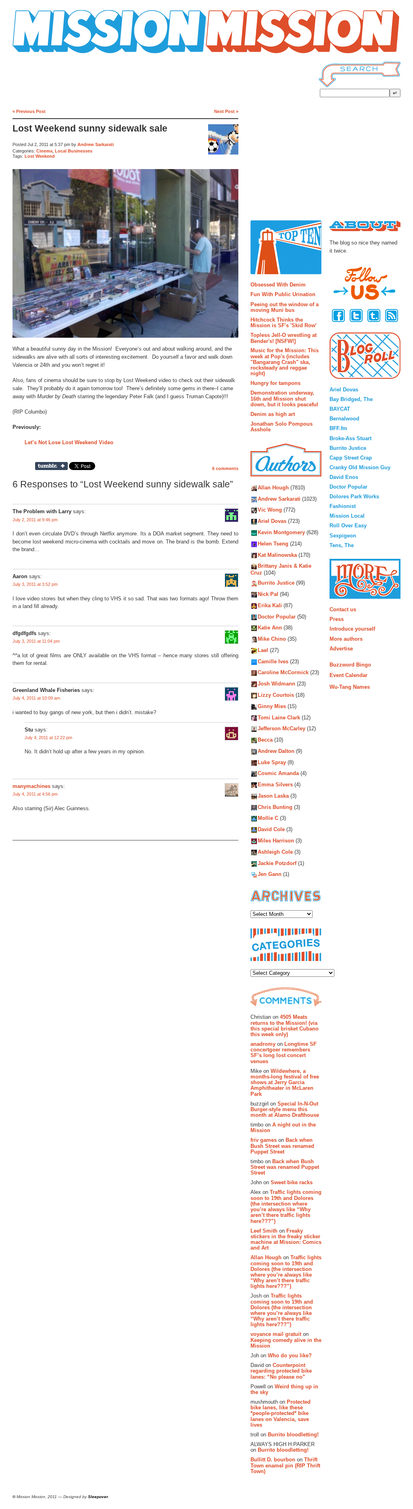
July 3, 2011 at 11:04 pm (36, 641)
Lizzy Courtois (276, 695)
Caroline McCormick (283, 673)
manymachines (31, 786)
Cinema (44, 150)
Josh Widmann (276, 684)
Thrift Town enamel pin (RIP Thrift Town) (285, 1465)
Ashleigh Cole (275, 852)
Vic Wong (270, 510)
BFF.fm (338, 428)
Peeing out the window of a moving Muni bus (284, 307)
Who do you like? (290, 1355)
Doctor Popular (277, 617)
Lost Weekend (40, 156)
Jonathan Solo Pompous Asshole (281, 427)
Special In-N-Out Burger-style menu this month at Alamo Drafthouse (284, 1109)
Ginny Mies (272, 706)
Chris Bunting (275, 807)
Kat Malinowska (277, 555)
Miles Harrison (276, 841)
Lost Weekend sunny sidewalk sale (90, 128)
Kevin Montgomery (281, 532)
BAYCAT (340, 409)
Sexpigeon (343, 536)
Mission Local (347, 516)
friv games (263, 1140)
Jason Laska (273, 796)
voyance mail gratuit (275, 1334)
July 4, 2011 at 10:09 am (36, 698)
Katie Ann (270, 628)
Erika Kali (270, 605)
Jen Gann (270, 875)
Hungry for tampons (275, 383)
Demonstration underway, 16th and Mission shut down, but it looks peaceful (284, 399)
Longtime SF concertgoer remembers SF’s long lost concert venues (283, 1052)
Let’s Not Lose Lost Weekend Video (69, 442)
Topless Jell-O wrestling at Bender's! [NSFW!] (283, 338)
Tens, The (342, 545)
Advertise (341, 649)
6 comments (225, 468)
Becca (265, 740)
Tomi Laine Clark (279, 718)
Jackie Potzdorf (277, 863)
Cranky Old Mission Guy (360, 467)
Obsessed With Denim (278, 285)
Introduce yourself (352, 629)
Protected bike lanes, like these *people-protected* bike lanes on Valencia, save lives (280, 1413)
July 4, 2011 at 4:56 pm (35, 794)
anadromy (262, 1044)
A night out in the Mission (283, 1127)
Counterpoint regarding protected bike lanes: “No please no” (281, 1371)
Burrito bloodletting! (293, 1435)
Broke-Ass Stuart (350, 438)
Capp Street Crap (351, 458)
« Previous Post (29, 111)
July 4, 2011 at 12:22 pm (48, 737)
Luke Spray (272, 762)
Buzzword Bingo (350, 665)
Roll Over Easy (348, 526)
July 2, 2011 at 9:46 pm (35, 519)
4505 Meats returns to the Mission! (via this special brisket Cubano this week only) (284, 1025)
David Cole (271, 830)
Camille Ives (273, 661)
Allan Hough (273, 488)
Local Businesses (73, 150)
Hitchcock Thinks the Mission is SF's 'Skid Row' (283, 322)
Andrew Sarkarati (95, 144)
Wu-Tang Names (350, 687)
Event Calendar (348, 675)
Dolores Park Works (354, 496)
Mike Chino (272, 639)
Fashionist (343, 506)
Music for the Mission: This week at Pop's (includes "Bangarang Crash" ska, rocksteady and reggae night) (284, 361)
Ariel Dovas (272, 521)
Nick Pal (268, 594)
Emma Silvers (275, 785)
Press (337, 619)
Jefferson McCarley (281, 729)
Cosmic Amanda (278, 774)
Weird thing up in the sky (284, 1389)
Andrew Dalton (276, 751)
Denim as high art (272, 414)
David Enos (344, 477)
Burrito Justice (276, 583)
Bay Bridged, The (351, 399)
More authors (346, 639)
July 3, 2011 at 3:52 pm (35, 584)
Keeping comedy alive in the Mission (285, 1343)
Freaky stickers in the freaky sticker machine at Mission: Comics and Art (285, 1239)
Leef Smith (263, 1231)
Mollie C (268, 818)
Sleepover (98, 1496)
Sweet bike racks (292, 1182)
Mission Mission (35, 53)
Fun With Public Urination (282, 294)
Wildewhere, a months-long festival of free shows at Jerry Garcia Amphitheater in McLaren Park (284, 1082)
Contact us (343, 609)
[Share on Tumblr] (51, 466)
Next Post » (226, 111)
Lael (263, 650)
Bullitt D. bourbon (272, 1460)
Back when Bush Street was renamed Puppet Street (282, 1146)
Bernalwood (344, 419)
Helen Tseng (273, 544)
